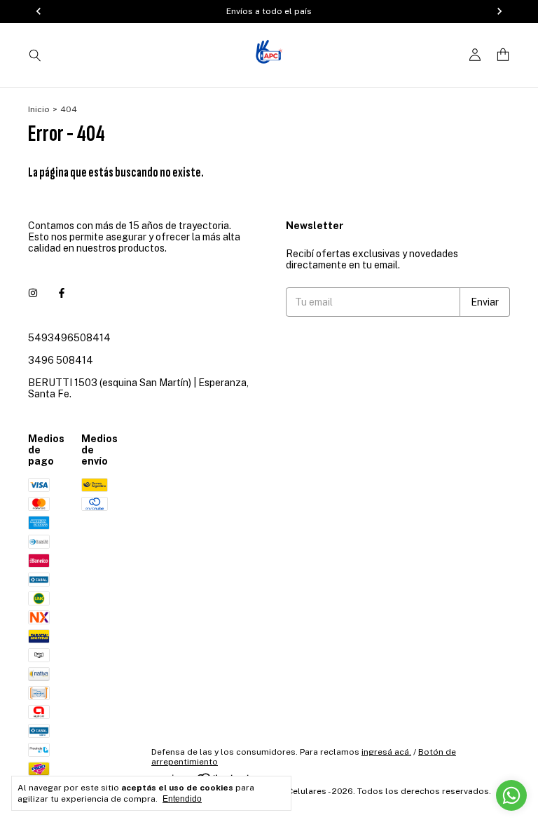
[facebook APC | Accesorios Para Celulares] (62, 293)
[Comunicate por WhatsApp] (511, 795)
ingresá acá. (386, 752)
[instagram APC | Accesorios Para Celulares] (33, 293)
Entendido (182, 799)
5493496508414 (69, 337)
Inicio (39, 109)
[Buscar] (35, 55)
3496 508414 (60, 360)
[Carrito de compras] (503, 55)
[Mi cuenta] (475, 55)
